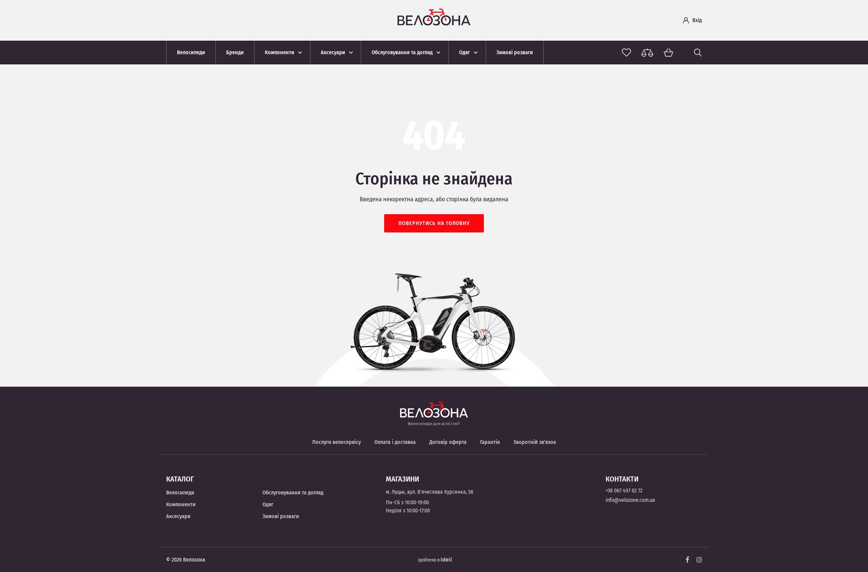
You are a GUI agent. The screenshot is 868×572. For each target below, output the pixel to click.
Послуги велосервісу (336, 442)
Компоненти (181, 504)
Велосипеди (180, 492)
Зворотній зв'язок (534, 442)
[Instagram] (699, 560)
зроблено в (429, 560)
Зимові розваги (280, 516)
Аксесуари (178, 516)
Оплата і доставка (395, 442)
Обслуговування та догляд (292, 492)
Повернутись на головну (434, 223)
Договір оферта (448, 442)
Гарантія (490, 442)
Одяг (267, 504)
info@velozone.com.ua (630, 500)
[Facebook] (688, 559)
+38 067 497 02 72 (624, 490)
